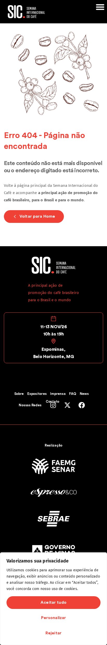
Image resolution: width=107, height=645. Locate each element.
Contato (52, 401)
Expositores (36, 393)
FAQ (72, 393)
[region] (53, 598)
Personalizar (53, 618)
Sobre (19, 393)
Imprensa (57, 393)
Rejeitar (53, 633)
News (84, 393)
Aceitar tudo (53, 602)
